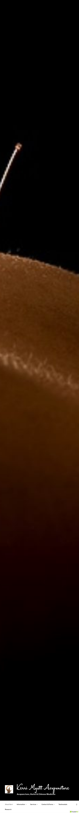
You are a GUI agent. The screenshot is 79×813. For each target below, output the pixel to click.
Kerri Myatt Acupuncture (43, 788)
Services (33, 804)
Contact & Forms (47, 804)
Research (8, 809)
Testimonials (63, 804)
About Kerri (9, 804)
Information (21, 804)
